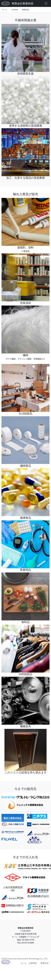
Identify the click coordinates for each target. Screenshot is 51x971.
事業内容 (25, 9)
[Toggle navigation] (46, 3)
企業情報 (14, 9)
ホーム (4, 9)
